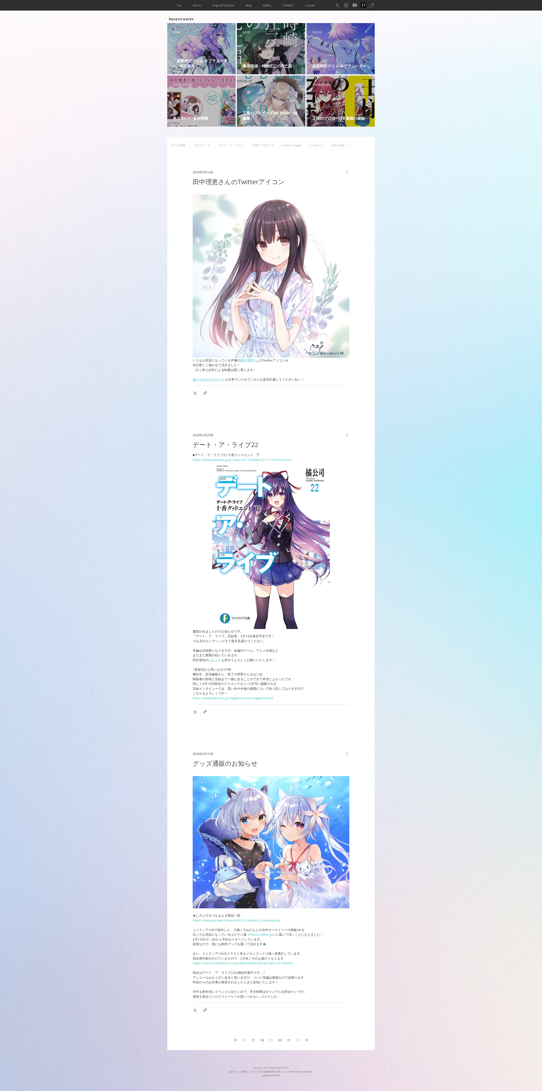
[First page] (235, 1040)
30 (280, 1040)
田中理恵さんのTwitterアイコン (239, 182)
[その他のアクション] (346, 172)
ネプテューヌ (202, 145)
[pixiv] (363, 5)
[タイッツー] (372, 5)
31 (288, 1040)
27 (253, 1040)
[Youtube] (354, 5)
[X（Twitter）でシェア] (195, 393)
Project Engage (291, 145)
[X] (337, 5)
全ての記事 (178, 145)
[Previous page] (244, 1040)
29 (271, 1040)
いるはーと (316, 145)
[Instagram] (346, 5)
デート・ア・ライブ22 (225, 444)
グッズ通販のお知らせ (225, 763)
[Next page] (297, 1040)
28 (262, 1040)
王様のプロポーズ (263, 145)
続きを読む (339, 145)
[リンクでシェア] (205, 393)
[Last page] (306, 1040)
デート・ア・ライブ (231, 145)
